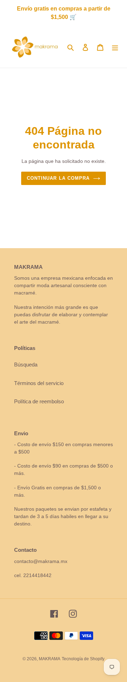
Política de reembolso (39, 401)
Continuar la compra (58, 178)
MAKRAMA (49, 658)
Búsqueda (25, 365)
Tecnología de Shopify (83, 658)
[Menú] (115, 47)
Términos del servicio (39, 383)
